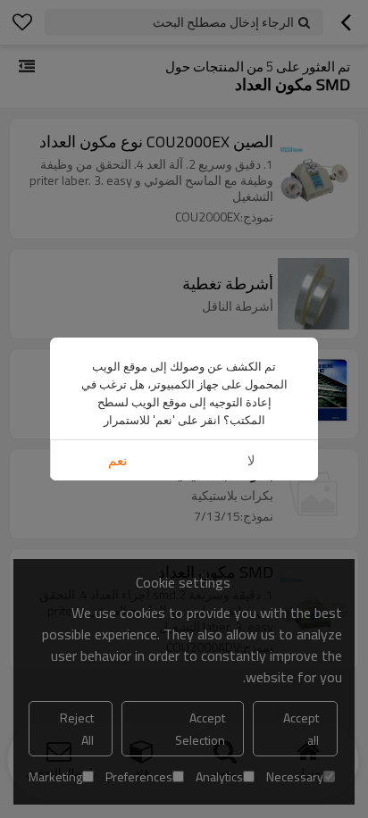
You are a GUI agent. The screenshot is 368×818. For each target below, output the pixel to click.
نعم (117, 460)
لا (251, 460)
